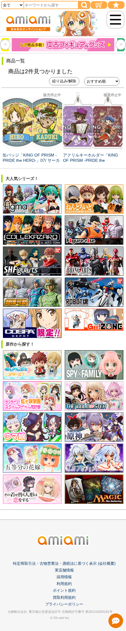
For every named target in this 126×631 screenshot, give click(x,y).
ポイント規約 (64, 590)
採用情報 (64, 577)
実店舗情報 (64, 570)
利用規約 (64, 583)
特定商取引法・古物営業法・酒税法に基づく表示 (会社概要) (64, 563)
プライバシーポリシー (64, 604)
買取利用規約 (64, 597)
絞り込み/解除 (64, 81)
